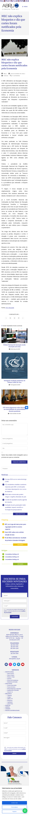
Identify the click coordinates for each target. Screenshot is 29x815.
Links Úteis (10, 703)
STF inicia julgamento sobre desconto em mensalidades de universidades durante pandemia (14, 409)
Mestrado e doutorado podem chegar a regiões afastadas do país (15, 496)
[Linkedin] (18, 664)
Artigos (9, 697)
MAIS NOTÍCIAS (20, 514)
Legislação (10, 702)
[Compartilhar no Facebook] (10, 318)
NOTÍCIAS (7, 705)
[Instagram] (10, 664)
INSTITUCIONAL (9, 672)
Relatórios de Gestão (12, 682)
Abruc (5, 73)
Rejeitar (14, 811)
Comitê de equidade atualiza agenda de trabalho (16, 501)
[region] (14, 800)
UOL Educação (9, 308)
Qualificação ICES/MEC (13, 690)
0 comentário (16, 75)
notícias (6, 75)
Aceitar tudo (14, 803)
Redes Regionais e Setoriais (14, 688)
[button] (25, 810)
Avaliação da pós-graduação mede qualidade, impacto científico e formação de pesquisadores (15, 507)
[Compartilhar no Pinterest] (14, 318)
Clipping (9, 695)
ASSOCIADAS (8, 683)
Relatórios (9, 700)
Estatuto (9, 678)
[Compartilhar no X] (6, 318)
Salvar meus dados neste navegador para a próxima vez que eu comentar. (14, 456)
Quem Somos (10, 673)
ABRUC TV (10, 698)
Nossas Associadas (11, 685)
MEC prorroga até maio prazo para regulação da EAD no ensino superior (15, 526)
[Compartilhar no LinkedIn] (18, 318)
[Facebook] (6, 664)
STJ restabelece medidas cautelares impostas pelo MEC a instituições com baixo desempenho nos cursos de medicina (15, 488)
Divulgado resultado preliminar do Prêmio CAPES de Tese (14, 381)
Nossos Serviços (11, 687)
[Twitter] (14, 664)
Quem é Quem (10, 675)
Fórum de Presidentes (12, 680)
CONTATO (7, 708)
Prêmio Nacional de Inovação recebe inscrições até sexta (14, 345)
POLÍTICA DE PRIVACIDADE (12, 710)
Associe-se (10, 692)
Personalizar (14, 807)
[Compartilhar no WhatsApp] (22, 318)
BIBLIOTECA (8, 693)
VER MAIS (20, 544)
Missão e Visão (11, 677)
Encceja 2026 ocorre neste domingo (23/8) (16, 480)
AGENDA (7, 707)
